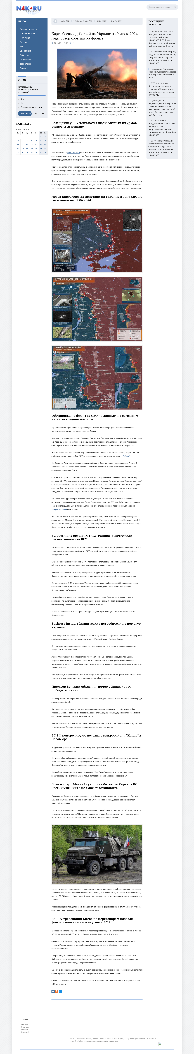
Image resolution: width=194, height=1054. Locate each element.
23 (45, 149)
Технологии (26, 63)
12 (27, 145)
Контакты (116, 21)
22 (41, 149)
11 (23, 145)
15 (41, 145)
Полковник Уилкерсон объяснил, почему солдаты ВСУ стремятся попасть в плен (162, 73)
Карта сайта (25, 1032)
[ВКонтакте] (53, 991)
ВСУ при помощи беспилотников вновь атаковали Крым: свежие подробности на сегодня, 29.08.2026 (161, 89)
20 (32, 149)
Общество (25, 55)
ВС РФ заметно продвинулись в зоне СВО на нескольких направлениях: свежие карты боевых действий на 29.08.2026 (162, 128)
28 (36, 153)
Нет (22, 103)
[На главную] (29, 9)
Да (22, 99)
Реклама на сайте (83, 21)
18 (23, 149)
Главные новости (28, 29)
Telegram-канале (59, 509)
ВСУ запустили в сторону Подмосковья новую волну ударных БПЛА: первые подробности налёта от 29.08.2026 (162, 57)
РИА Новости (73, 152)
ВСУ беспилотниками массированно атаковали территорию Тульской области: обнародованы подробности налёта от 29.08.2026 (161, 148)
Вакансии (102, 21)
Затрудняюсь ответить (31, 107)
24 (18, 153)
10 (18, 145)
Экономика (25, 50)
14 (36, 145)
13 (32, 145)
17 (18, 149)
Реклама (24, 1024)
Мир (22, 46)
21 (36, 149)
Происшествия (27, 33)
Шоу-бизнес (26, 59)
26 (27, 153)
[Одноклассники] (56, 991)
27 (32, 153)
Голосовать (25, 114)
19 (27, 149)
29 (41, 153)
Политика (25, 37)
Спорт (23, 68)
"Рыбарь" (126, 456)
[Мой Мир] (60, 991)
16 (45, 145)
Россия (23, 42)
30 (45, 153)
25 (23, 153)
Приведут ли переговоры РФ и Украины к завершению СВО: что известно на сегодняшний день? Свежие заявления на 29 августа (162, 107)
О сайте (65, 21)
